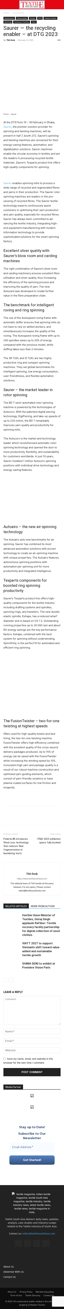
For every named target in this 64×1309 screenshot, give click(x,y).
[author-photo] (32, 868)
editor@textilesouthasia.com (39, 1233)
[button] (5, 4)
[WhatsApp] (22, 47)
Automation (18, 12)
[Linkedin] (36, 1243)
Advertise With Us (13, 1271)
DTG (40, 18)
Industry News (50, 18)
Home (6, 12)
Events (32, 18)
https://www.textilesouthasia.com (32, 878)
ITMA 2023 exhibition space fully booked (49, 840)
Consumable (22, 18)
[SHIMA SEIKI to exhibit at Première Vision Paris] (11, 967)
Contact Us (9, 1276)
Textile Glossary (32, 1295)
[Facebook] (6, 47)
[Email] (30, 47)
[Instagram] (27, 1243)
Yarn (34, 22)
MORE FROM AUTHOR (43, 906)
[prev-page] (5, 980)
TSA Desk (10, 40)
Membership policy (45, 1291)
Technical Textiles (21, 22)
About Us (8, 1266)
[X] (14, 47)
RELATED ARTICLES (16, 906)
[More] (38, 47)
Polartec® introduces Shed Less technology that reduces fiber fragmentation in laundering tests (16, 846)
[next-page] (11, 980)
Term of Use (16, 1295)
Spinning (7, 22)
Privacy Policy (26, 1291)
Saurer (7, 126)
